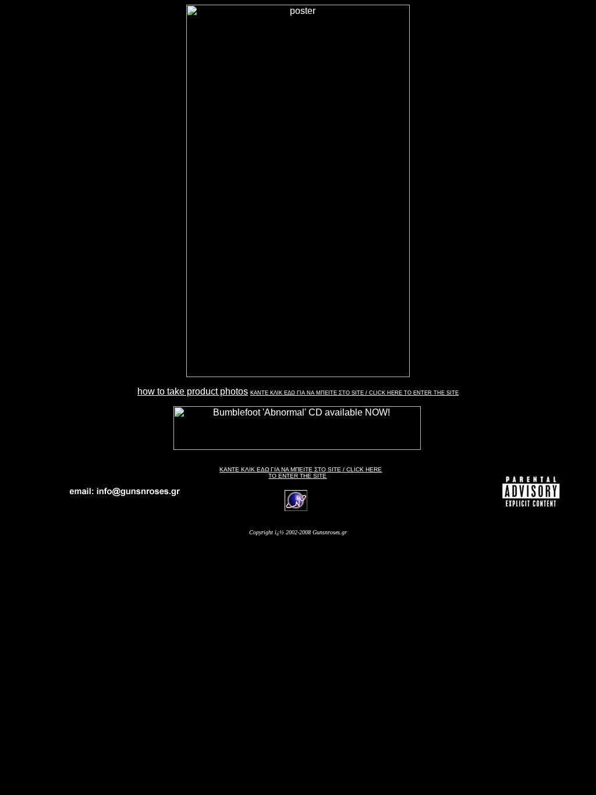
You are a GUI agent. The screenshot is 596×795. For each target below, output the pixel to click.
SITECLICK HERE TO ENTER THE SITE (300, 472)
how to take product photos (192, 391)
